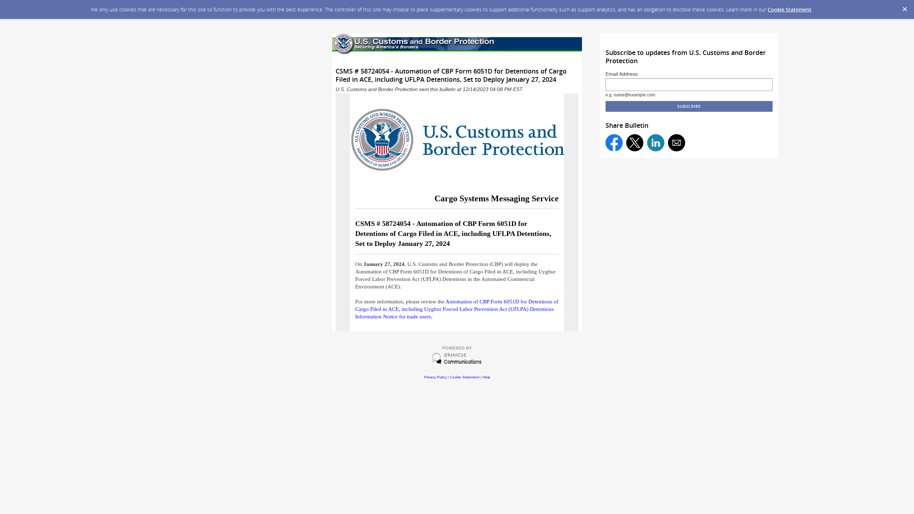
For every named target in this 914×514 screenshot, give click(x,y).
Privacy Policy (435, 377)
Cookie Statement (790, 9)
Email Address (622, 74)
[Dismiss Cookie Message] (904, 9)
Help (486, 377)
